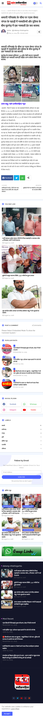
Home (3, 11)
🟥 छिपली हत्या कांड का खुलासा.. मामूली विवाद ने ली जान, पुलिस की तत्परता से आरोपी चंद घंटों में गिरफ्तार (27, 372)
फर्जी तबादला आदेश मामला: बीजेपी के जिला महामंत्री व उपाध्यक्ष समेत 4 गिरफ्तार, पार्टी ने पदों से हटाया (21, 239)
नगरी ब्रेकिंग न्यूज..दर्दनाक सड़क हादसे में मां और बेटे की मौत (27, 360)
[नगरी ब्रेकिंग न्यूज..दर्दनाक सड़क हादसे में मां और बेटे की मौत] (7, 361)
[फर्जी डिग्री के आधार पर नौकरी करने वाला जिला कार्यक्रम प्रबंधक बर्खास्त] (7, 384)
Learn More (15, 709)
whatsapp (33, 404)
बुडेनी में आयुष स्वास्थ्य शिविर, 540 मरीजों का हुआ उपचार (18, 275)
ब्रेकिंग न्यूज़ (21, 441)
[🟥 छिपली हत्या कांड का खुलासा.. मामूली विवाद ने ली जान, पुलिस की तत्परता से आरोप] (7, 372)
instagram (13, 410)
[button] (40, 3)
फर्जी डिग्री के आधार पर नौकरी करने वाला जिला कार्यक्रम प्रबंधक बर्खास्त (26, 384)
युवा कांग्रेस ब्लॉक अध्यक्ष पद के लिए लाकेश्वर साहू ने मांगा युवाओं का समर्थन (20, 312)
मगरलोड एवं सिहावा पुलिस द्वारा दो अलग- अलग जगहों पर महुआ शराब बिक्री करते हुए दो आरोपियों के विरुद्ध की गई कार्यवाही (21, 657)
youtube (33, 410)
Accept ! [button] (7, 714)
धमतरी (21, 425)
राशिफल (21, 448)
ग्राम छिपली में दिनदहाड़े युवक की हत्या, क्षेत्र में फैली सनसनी (26, 349)
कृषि (21, 437)
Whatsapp (22, 177)
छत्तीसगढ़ (21, 429)
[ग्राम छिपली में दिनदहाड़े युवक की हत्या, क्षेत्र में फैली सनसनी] (7, 349)
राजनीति (21, 444)
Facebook (8, 178)
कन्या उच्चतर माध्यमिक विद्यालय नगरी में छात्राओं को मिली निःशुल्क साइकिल (31, 535)
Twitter (16, 177)
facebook (13, 404)
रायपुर (21, 433)
